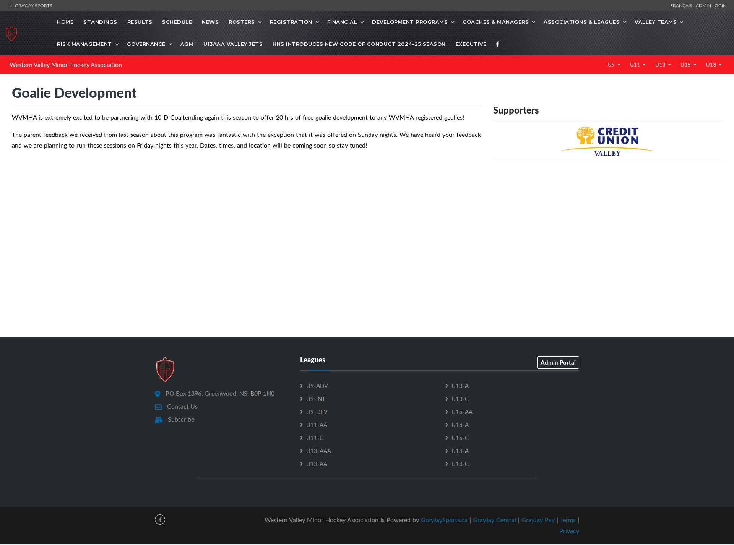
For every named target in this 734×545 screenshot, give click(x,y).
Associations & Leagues (582, 22)
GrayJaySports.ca (444, 520)
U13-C (460, 398)
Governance (146, 44)
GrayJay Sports (33, 5)
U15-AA (462, 411)
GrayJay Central (494, 520)
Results (140, 22)
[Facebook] (497, 44)
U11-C (314, 437)
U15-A (460, 424)
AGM (187, 44)
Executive (471, 44)
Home (65, 22)
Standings (100, 22)
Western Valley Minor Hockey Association (66, 64)
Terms (568, 520)
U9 (612, 64)
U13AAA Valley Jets (233, 44)
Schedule (177, 22)
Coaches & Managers (496, 22)
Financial (342, 22)
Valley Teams (656, 22)
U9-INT (315, 398)
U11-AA (316, 424)
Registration (291, 22)
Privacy (569, 531)
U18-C (460, 463)
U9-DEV (317, 411)
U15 (686, 64)
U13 (661, 64)
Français (682, 5)
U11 (636, 64)
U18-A (460, 450)
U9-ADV (317, 385)
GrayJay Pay (538, 520)
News (210, 22)
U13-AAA (318, 450)
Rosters (242, 22)
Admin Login (711, 5)
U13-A (460, 385)
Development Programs (410, 22)
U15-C (460, 437)
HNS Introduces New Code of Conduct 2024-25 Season (359, 44)
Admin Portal (558, 362)
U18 (712, 64)
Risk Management (84, 44)
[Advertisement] (607, 221)
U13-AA (316, 463)
